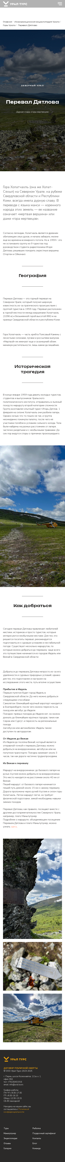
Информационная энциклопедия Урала (37, 22)
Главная (7, 22)
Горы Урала (9, 25)
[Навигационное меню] (60, 3)
